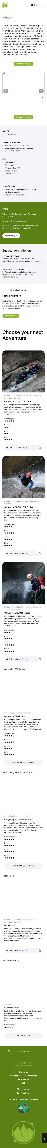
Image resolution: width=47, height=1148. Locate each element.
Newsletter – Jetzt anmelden (23, 1075)
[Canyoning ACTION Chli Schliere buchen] (40, 553)
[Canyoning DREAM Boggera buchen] (40, 659)
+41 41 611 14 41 (23, 1063)
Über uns (23, 1072)
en (37, 5)
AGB (23, 1083)
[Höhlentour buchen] (40, 950)
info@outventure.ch (23, 1065)
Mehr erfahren (10, 316)
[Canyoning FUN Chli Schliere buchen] (40, 447)
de (32, 5)
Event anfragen (11, 236)
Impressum (23, 1079)
